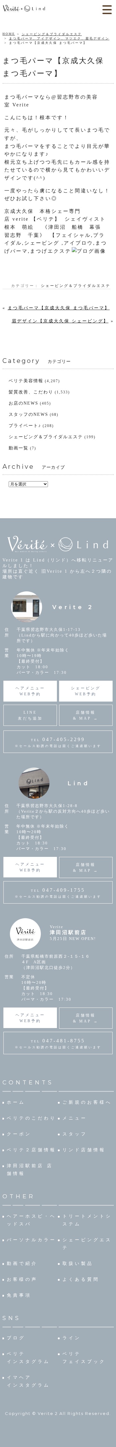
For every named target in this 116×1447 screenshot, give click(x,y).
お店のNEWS (23, 403)
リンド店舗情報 (84, 1150)
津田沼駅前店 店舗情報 (30, 1169)
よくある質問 (81, 1279)
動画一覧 (18, 448)
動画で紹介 (22, 1263)
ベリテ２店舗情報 (31, 1150)
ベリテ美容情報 (26, 380)
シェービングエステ (87, 1244)
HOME (8, 33)
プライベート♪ (25, 425)
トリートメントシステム (87, 1220)
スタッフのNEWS (28, 414)
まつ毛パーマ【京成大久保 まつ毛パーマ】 (59, 308)
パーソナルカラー (31, 1240)
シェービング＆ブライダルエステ (52, 34)
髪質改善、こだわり (31, 392)
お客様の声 (22, 1279)
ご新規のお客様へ (87, 1102)
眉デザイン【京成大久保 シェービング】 (60, 321)
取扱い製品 (77, 1263)
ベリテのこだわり (31, 1118)
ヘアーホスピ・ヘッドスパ (31, 1220)
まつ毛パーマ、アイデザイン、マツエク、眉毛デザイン (59, 38)
